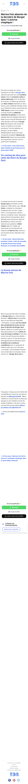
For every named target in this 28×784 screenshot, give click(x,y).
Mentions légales (14, 768)
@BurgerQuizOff (15, 396)
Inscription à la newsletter (14, 763)
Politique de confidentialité (14, 770)
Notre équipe (14, 766)
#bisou (22, 405)
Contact (14, 764)
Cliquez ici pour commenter (11, 529)
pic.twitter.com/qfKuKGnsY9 (11, 408)
